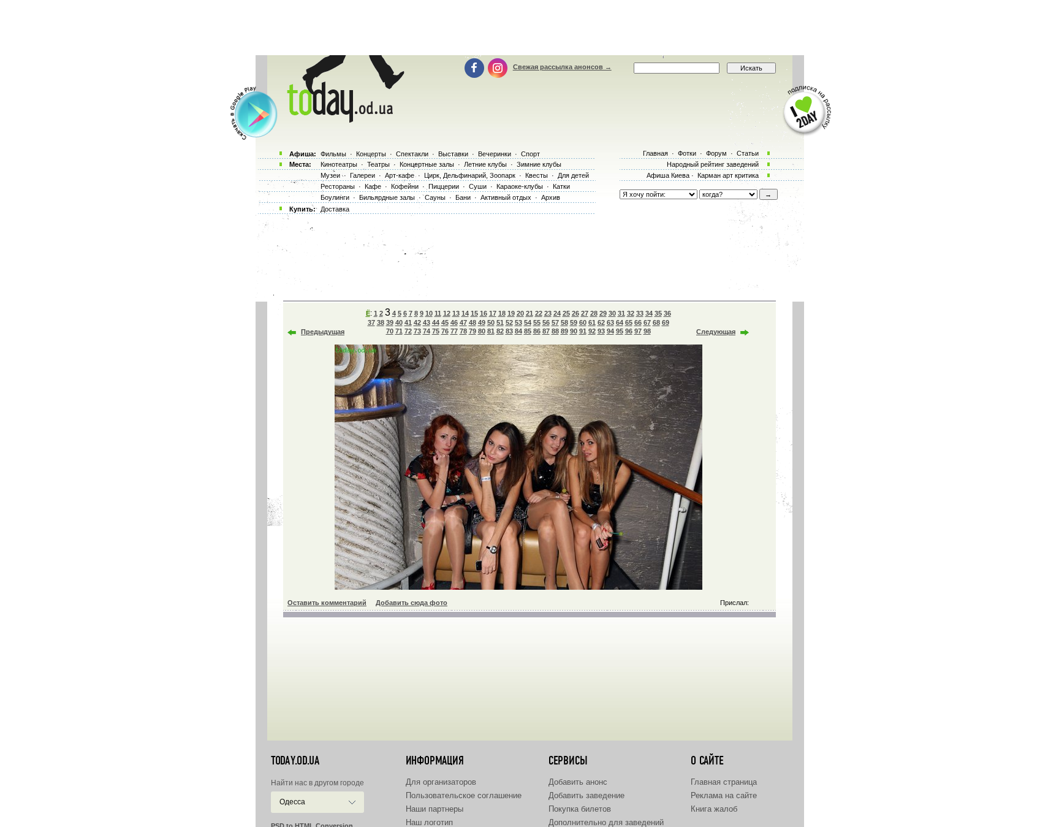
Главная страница (724, 782)
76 (445, 331)
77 (454, 331)
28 (594, 313)
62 (601, 322)
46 (454, 322)
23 (548, 313)
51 (500, 322)
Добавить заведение (586, 795)
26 (575, 313)
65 (628, 322)
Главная (655, 153)
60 (582, 322)
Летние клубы (485, 164)
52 (509, 322)
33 (639, 313)
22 (538, 313)
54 (527, 322)
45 (445, 322)
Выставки (453, 154)
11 (438, 313)
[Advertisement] (529, 27)
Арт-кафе (399, 175)
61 (592, 322)
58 (564, 322)
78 (463, 331)
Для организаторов (441, 782)
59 (573, 322)
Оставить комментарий (326, 602)
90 (573, 331)
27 (584, 313)
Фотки (687, 153)
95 (619, 331)
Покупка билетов (579, 809)
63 (610, 322)
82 (500, 331)
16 (483, 313)
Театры (378, 164)
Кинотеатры (339, 164)
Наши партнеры (434, 809)
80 (481, 331)
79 (472, 331)
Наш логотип (429, 822)
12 (446, 313)
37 (371, 322)
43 (426, 322)
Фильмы (333, 154)
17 (492, 313)
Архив (550, 197)
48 (472, 322)
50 (491, 322)
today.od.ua (295, 761)
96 (628, 331)
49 (481, 322)
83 (509, 331)
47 (463, 322)
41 (408, 322)
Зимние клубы (539, 164)
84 (518, 331)
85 (527, 331)
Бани (463, 197)
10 (429, 313)
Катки (561, 186)
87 (546, 331)
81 (491, 331)
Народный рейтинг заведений (713, 164)
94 (610, 331)
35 (658, 313)
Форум (716, 153)
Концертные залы (427, 164)
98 (647, 331)
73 (417, 331)
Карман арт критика (728, 175)
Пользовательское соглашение (464, 795)
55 (537, 322)
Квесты (536, 175)
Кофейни (405, 186)
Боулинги (335, 197)
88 (555, 331)
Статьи (748, 153)
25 (566, 313)
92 (592, 331)
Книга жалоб (714, 809)
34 (649, 313)
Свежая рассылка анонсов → (562, 67)
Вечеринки (494, 154)
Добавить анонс (577, 782)
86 (537, 331)
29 (603, 313)
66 (638, 322)
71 (399, 331)
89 (564, 331)
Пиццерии (443, 186)
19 (511, 313)
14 (465, 313)
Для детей (573, 175)
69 (665, 322)
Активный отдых (505, 197)
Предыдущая (322, 331)
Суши (478, 186)
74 (426, 331)
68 (656, 322)
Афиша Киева (668, 175)
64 (619, 322)
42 (417, 322)
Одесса (292, 802)
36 (667, 313)
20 (520, 313)
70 (389, 331)
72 (408, 331)
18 (502, 313)
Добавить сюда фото (411, 602)
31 (621, 313)
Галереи (362, 175)
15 (474, 313)
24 (557, 313)
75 (435, 331)
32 (630, 313)
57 (555, 322)
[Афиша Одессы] (343, 119)
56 (546, 322)
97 (638, 331)
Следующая (715, 331)
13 (456, 313)
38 (380, 322)
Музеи (330, 175)
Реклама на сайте (724, 795)
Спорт (530, 154)
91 (582, 331)
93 (601, 331)
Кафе (373, 186)
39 (389, 322)
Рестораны (338, 186)
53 (518, 322)
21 (529, 313)
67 (647, 322)
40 (399, 322)
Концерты (371, 154)
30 (612, 313)
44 (435, 322)
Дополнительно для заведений (606, 822)
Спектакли (412, 154)
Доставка (335, 209)
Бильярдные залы (387, 197)
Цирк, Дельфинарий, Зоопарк (469, 175)
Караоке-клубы (519, 186)
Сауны (435, 197)
